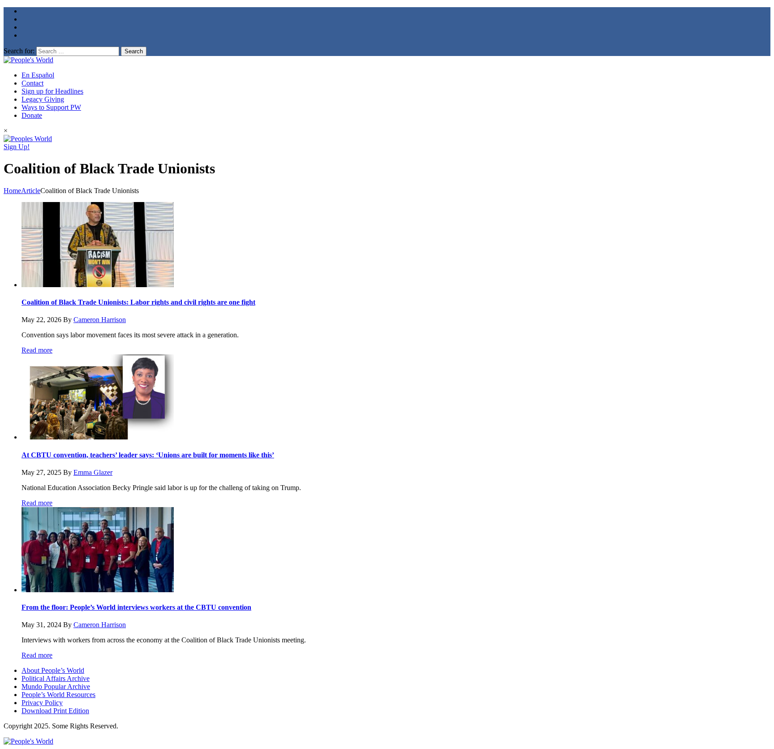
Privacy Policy (42, 702)
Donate (32, 115)
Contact (32, 83)
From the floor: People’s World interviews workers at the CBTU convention (136, 607)
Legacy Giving (43, 99)
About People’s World (53, 670)
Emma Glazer (92, 472)
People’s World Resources (58, 694)
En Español (38, 75)
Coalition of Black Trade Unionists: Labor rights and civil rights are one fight (138, 302)
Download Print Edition (55, 711)
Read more (37, 350)
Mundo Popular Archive (56, 686)
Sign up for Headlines (52, 91)
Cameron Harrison (99, 319)
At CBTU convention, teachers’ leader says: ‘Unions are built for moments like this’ (148, 455)
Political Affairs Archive (56, 678)
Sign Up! (17, 147)
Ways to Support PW (51, 107)
